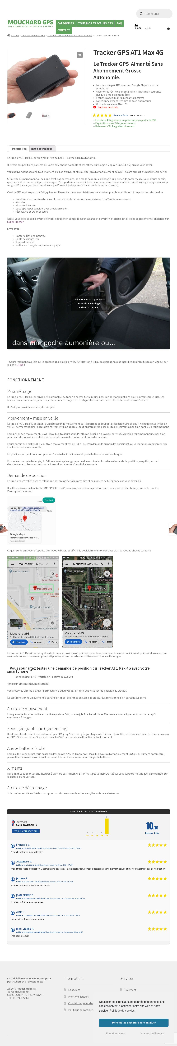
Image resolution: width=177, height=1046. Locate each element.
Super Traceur (15, 221)
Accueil (15, 35)
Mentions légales (78, 996)
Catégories (65, 23)
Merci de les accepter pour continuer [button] (134, 1022)
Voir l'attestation (26, 831)
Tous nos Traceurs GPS (95, 23)
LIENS (20, 365)
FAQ (119, 23)
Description (19, 148)
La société (74, 990)
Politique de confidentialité (84, 1010)
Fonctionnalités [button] (115, 1033)
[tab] (19, 148)
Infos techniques (42, 148)
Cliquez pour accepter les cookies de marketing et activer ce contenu (88, 303)
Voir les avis (137, 116)
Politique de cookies (122, 1010)
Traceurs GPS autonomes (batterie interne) (70, 35)
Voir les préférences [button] (152, 1033)
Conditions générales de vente (86, 1003)
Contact (63, 30)
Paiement (130, 990)
